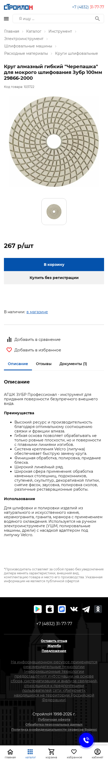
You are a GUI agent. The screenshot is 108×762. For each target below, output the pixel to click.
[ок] (98, 609)
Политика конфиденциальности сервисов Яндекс (54, 729)
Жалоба (54, 646)
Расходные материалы (26, 53)
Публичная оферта (54, 719)
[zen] (86, 609)
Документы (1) (73, 363)
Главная (11, 31)
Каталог (33, 31)
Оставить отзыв (54, 641)
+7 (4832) (88, 7)
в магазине (37, 312)
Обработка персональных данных (54, 724)
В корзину (54, 264)
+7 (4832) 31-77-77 (54, 623)
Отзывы (44, 363)
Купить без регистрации (54, 277)
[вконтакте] (74, 609)
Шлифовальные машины (28, 46)
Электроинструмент (24, 38)
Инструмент (60, 31)
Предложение (54, 651)
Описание (18, 363)
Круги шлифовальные (76, 53)
